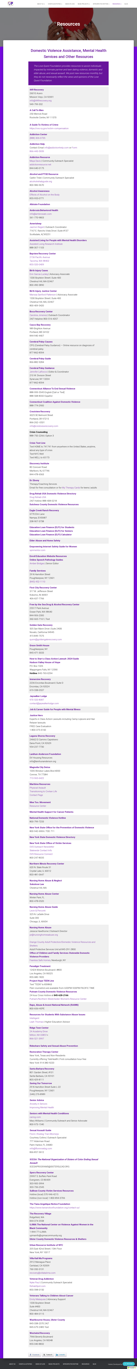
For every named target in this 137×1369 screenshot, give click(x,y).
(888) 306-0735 (37, 138)
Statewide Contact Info (41, 850)
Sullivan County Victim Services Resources (52, 1190)
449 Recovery (37, 89)
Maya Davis (35, 161)
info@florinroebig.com (41, 1148)
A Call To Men (37, 110)
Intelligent (34, 1018)
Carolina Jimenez (38, 315)
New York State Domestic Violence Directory (52, 837)
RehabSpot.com (38, 1286)
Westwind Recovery (40, 1333)
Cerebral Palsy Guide (40, 358)
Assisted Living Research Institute (46, 244)
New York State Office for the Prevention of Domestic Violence (62, 827)
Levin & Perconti (38, 910)
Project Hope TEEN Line (42, 980)
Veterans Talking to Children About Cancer (51, 1295)
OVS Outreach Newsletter (42, 847)
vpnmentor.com (37, 550)
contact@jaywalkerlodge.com (44, 703)
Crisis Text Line (37, 443)
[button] (44, 4)
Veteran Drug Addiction (42, 1279)
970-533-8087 (37, 700)
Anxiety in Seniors (38, 1104)
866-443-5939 (37, 151)
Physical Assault (38, 788)
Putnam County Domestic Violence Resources (53, 991)
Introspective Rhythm (100, 4)
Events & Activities (54, 4)
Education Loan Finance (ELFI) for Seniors (51, 531)
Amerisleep (35, 223)
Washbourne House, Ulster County (47, 1320)
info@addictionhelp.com (56, 147)
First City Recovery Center (43, 587)
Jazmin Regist (37, 227)
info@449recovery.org (41, 100)
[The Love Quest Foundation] (10, 4)
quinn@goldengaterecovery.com (46, 639)
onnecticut (36, 402)
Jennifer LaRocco (38, 371)
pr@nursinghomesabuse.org (44, 935)
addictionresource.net (40, 164)
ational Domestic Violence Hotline (48, 818)
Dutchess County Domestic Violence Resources (54, 504)
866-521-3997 (37, 1038)
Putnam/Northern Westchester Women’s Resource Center (58, 999)
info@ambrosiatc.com (41, 214)
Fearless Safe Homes (40, 960)
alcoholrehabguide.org (41, 181)
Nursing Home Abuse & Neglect (46, 880)
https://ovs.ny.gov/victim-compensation (49, 128)
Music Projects (83, 4)
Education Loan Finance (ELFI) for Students (52, 527)
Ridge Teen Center (39, 1028)
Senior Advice (37, 1100)
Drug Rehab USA (38, 497)
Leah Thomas (36, 1022)
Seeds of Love (70, 4)
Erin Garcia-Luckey (39, 274)
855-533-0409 (37, 264)
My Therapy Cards (71, 487)
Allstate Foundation (40, 204)
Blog (126, 4)
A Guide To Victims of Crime (44, 124)
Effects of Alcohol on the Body (45, 194)
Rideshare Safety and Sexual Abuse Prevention (54, 1046)
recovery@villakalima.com (43, 1273)
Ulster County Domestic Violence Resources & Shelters (58, 1239)
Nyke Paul (34, 1282)
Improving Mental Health (42, 1107)
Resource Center (38, 806)
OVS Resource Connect (41, 854)
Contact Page (36, 795)
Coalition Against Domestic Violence (61, 402)
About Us (40, 4)
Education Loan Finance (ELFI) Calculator (51, 534)
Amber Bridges (37, 563)
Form (74, 147)
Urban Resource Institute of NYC (46, 1245)
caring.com (35, 1117)
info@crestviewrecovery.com (44, 426)
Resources (116, 4)
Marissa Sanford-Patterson (43, 294)
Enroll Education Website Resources (48, 556)
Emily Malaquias (38, 1299)
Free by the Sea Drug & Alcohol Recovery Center (54, 604)
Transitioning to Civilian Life (43, 791)
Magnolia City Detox (40, 767)
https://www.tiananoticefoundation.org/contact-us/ (55, 1207)
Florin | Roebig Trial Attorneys (44, 1134)
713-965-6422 (37, 778)
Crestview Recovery (40, 411)
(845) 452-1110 (37, 581)
